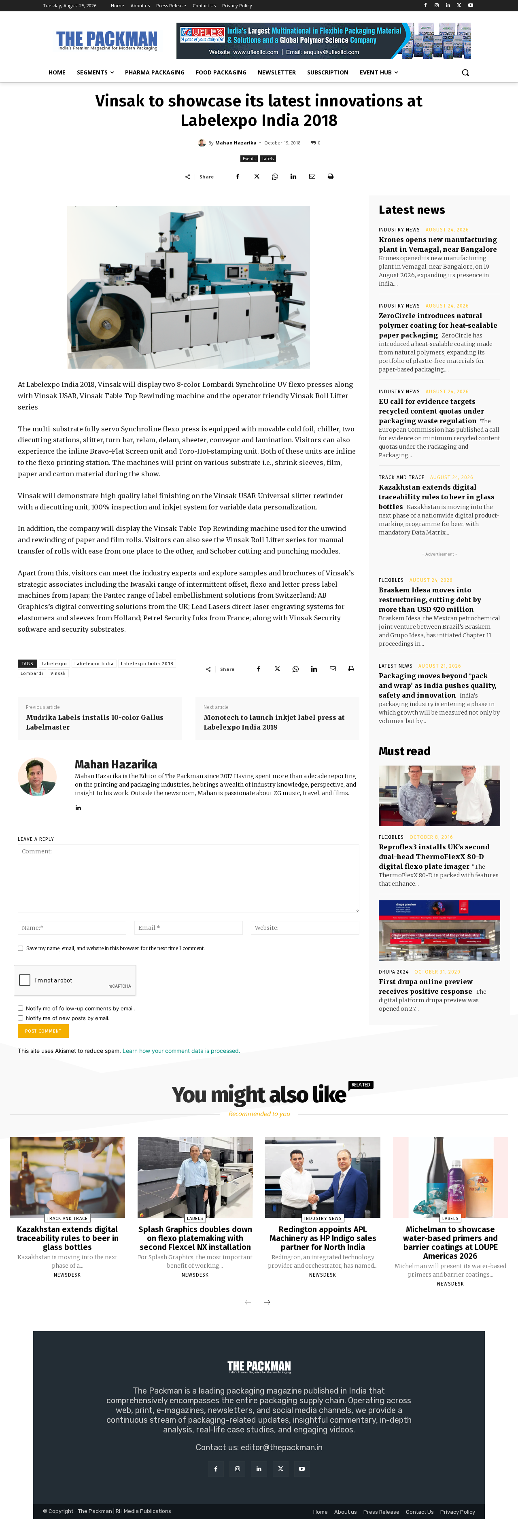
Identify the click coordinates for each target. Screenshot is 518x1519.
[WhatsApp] (275, 176)
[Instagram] (437, 6)
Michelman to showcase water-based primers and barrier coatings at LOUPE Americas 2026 (450, 1242)
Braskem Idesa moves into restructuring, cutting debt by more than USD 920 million (430, 599)
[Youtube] (470, 6)
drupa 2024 (394, 972)
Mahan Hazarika (236, 143)
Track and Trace (402, 477)
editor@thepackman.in (282, 1447)
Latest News (396, 666)
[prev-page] (248, 1303)
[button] (465, 72)
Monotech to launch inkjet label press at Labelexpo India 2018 (274, 722)
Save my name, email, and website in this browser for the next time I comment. (115, 948)
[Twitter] (459, 6)
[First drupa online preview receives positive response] (439, 930)
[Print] (331, 176)
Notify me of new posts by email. (68, 1018)
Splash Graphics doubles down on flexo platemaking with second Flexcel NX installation (195, 1238)
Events (249, 158)
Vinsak (58, 673)
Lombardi (32, 673)
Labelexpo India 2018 (147, 663)
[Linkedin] (448, 6)
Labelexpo (54, 663)
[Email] (312, 176)
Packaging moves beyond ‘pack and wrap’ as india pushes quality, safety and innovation (437, 685)
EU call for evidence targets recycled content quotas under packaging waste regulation (431, 411)
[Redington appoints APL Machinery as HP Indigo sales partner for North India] (322, 1177)
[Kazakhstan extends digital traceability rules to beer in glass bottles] (67, 1177)
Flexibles (391, 580)
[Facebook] (425, 6)
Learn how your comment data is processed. (181, 1050)
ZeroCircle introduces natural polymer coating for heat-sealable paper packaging (438, 325)
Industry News (399, 229)
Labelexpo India (94, 663)
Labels (268, 158)
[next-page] (267, 1303)
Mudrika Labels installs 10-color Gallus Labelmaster (94, 722)
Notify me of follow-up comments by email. (80, 1008)
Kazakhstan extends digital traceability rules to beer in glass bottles (437, 497)
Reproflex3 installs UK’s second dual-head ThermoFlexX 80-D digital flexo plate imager (434, 856)
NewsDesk (67, 1275)
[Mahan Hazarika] (203, 143)
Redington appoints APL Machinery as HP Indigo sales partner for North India (323, 1238)
